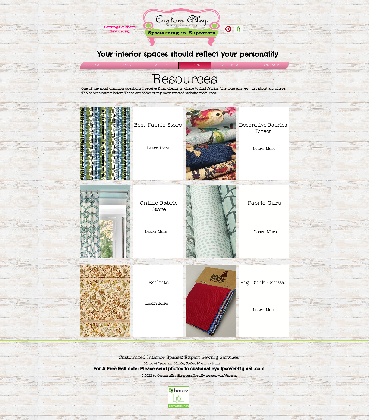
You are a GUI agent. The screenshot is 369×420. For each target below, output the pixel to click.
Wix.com (230, 375)
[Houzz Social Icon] (238, 29)
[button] (160, 65)
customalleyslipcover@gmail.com (227, 368)
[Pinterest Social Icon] (228, 29)
